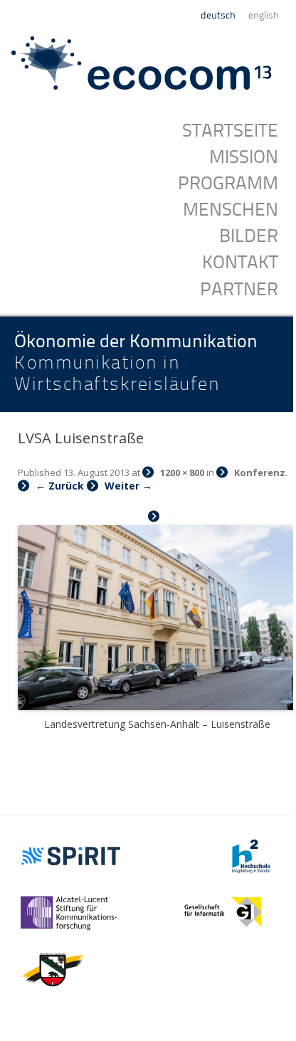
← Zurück (60, 485)
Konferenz (259, 472)
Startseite (230, 131)
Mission (243, 157)
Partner (239, 290)
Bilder (248, 236)
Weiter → (128, 485)
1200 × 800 (182, 472)
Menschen (230, 210)
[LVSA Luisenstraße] (157, 610)
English (263, 15)
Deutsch (218, 15)
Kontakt (240, 263)
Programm (228, 184)
